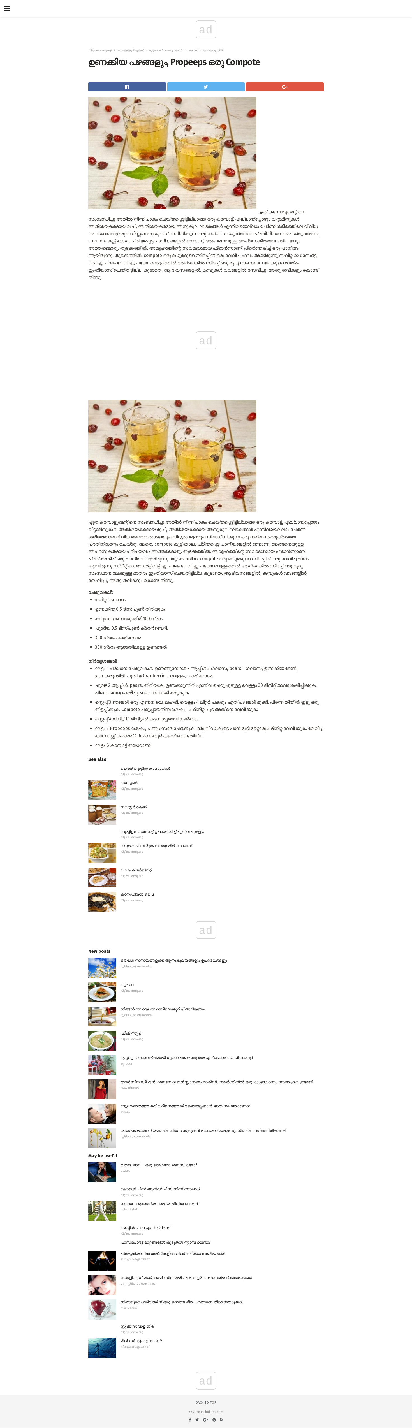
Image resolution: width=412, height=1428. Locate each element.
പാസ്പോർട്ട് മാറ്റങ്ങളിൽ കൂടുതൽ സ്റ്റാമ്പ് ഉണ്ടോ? (166, 1242)
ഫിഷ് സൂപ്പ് (131, 1033)
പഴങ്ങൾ (192, 50)
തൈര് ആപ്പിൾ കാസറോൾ (145, 768)
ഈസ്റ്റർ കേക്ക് (134, 807)
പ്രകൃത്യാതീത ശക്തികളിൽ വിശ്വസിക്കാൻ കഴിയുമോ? (173, 1253)
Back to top (206, 1402)
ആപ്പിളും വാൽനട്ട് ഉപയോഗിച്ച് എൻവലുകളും (162, 831)
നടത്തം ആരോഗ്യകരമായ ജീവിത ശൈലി (159, 1203)
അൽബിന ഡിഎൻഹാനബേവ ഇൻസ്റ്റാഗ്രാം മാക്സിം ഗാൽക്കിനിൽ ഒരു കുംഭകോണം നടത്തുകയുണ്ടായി (217, 1082)
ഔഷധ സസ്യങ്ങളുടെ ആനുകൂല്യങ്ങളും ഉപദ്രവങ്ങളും (174, 960)
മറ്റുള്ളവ (155, 50)
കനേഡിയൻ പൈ (137, 894)
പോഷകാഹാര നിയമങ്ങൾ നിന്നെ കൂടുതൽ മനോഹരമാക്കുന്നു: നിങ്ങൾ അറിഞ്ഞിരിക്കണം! (203, 1130)
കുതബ (127, 984)
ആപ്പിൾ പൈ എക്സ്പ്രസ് (145, 1227)
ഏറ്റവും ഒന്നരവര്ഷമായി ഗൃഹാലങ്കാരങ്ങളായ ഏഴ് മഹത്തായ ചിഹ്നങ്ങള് (187, 1057)
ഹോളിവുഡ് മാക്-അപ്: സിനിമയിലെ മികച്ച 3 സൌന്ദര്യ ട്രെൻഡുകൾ (186, 1277)
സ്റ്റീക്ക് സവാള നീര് (137, 1326)
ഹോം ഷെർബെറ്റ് (136, 870)
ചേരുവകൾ (173, 50)
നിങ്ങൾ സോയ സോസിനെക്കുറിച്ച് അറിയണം (163, 1009)
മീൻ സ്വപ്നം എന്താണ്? (142, 1340)
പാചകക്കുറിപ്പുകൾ (130, 50)
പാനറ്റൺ (129, 782)
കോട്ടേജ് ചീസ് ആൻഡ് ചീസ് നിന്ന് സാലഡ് (160, 1189)
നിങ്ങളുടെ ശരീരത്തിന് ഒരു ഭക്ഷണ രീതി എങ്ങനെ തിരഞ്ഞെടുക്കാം (182, 1302)
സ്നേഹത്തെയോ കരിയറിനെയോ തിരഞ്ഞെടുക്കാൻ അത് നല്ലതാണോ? (186, 1106)
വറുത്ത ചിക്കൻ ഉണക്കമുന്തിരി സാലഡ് (156, 845)
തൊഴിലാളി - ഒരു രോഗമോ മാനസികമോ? (159, 1165)
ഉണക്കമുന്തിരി (213, 50)
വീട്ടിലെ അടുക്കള (100, 50)
